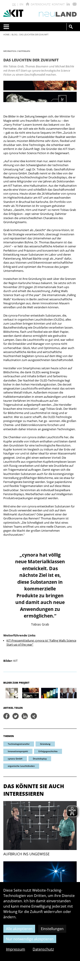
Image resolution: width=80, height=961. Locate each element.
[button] (6, 716)
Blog (14, 34)
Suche (70, 26)
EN (21, 4)
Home (6, 34)
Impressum (15, 949)
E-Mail (74, 4)
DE (14, 4)
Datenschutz (40, 4)
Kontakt (58, 4)
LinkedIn (68, 4)
